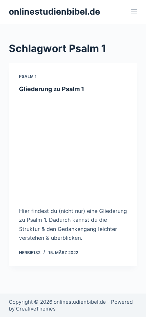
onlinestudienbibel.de (54, 11)
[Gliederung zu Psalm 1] (73, 148)
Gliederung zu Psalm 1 (51, 89)
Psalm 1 (28, 76)
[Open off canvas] (134, 12)
